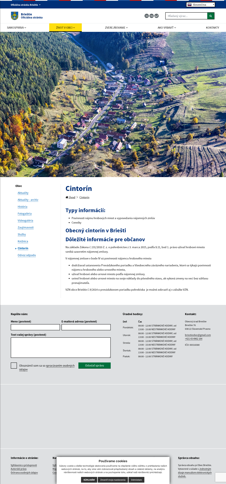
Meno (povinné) (21, 321)
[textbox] (200, 4)
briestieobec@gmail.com (198, 334)
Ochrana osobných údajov (24, 472)
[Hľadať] (210, 15)
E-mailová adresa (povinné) (79, 321)
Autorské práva (18, 468)
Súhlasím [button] (89, 479)
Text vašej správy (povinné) (28, 334)
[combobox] (200, 4)
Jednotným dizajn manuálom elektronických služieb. (195, 472)
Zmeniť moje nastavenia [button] (112, 479)
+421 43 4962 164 (193, 338)
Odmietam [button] (136, 479)
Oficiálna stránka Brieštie (24, 4)
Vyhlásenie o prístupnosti (24, 465)
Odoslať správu (94, 365)
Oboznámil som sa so (47, 367)
